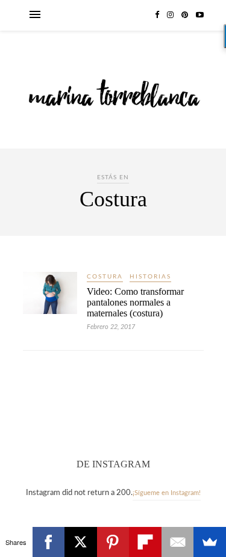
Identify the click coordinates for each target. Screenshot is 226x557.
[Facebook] (49, 542)
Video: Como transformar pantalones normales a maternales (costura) (135, 302)
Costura (105, 277)
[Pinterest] (113, 542)
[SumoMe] (209, 542)
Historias (150, 277)
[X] (80, 542)
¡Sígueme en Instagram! (167, 493)
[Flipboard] (145, 542)
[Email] (178, 542)
